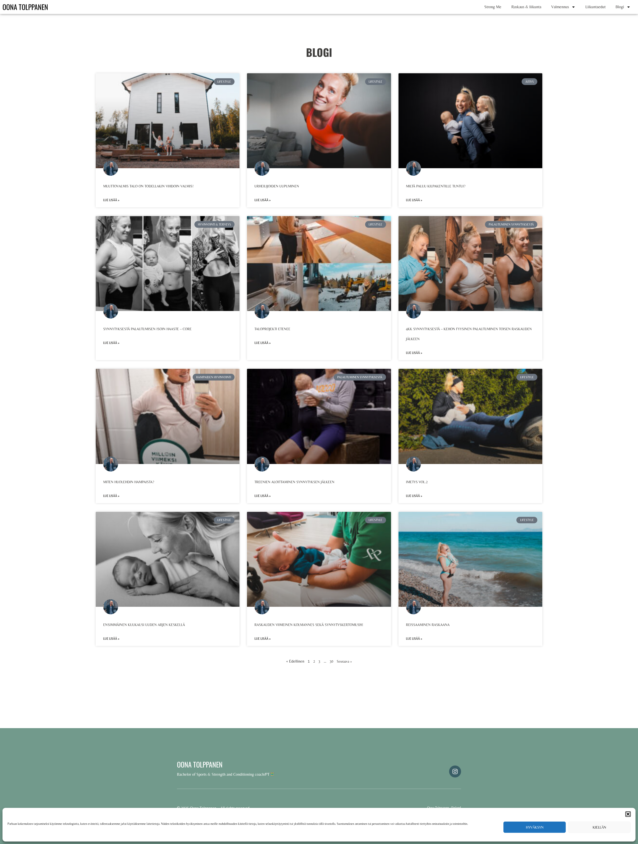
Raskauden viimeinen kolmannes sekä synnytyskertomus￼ (308, 625)
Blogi (620, 6)
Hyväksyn (535, 827)
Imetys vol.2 (417, 482)
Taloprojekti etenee (272, 329)
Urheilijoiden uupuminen (276, 186)
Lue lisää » (111, 200)
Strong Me (492, 6)
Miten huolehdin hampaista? (128, 482)
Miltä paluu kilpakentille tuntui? (435, 186)
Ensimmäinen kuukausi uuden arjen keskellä (144, 625)
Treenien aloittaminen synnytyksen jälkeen (294, 482)
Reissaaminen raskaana (428, 625)
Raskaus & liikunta (526, 6)
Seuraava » (344, 661)
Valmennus (560, 6)
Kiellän (599, 827)
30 (331, 661)
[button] (628, 814)
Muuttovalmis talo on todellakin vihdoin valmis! (148, 186)
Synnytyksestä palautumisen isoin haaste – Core (148, 329)
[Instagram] (455, 771)
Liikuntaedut (595, 6)
